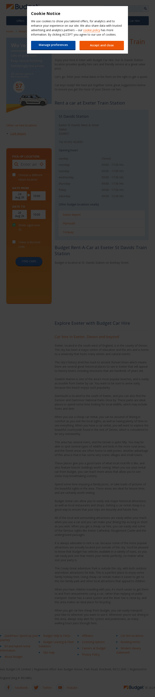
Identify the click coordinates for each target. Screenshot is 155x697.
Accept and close (102, 45)
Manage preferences (53, 45)
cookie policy (91, 30)
